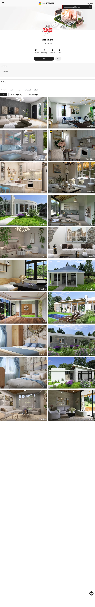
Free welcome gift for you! (72, 7)
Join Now (90, 3)
